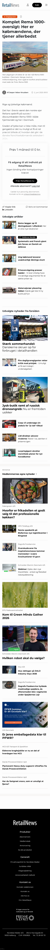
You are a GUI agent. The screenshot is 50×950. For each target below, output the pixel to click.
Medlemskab (25, 841)
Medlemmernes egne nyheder (18, 474)
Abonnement (25, 837)
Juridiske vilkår (25, 866)
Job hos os (25, 896)
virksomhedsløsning (32, 194)
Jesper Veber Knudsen (18, 92)
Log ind (36, 186)
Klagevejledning (25, 871)
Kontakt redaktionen (25, 887)
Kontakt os (25, 891)
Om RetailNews (25, 900)
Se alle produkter (25, 850)
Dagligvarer (11, 17)
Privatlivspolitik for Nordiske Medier (25, 862)
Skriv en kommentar (38, 207)
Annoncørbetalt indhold (25, 875)
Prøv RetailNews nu (25, 181)
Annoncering (25, 845)
